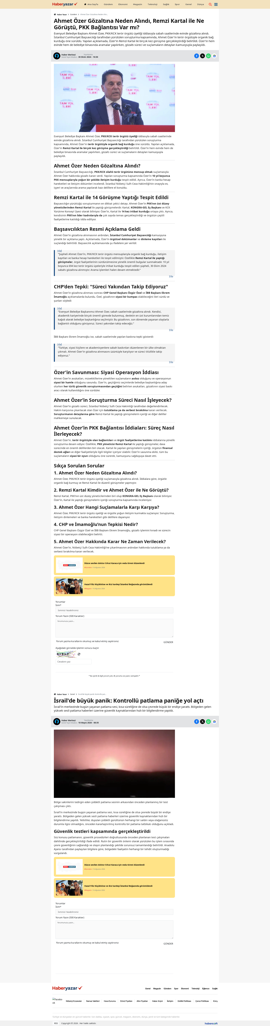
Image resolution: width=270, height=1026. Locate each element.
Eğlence (205, 988)
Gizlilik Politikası (184, 1001)
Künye (216, 1001)
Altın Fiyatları (142, 1001)
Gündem (73, 14)
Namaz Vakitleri (93, 1001)
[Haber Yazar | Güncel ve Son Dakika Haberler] (67, 988)
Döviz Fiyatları (126, 1001)
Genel (72, 694)
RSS (56, 1023)
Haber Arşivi (157, 1001)
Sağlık (215, 988)
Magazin (157, 988)
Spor (176, 988)
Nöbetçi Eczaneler (74, 1001)
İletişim (170, 1001)
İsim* (58, 605)
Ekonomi (185, 988)
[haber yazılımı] (211, 1023)
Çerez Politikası (202, 1001)
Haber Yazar (62, 14)
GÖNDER (168, 642)
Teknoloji (195, 988)
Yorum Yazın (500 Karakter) (70, 616)
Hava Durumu (110, 1001)
